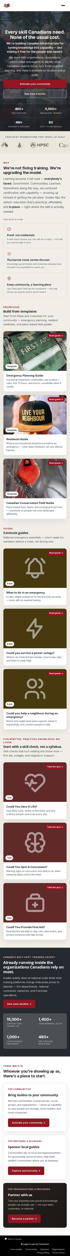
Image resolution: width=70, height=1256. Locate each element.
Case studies (16, 1249)
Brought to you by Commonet (35, 1244)
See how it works (35, 93)
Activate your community (35, 83)
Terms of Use (58, 1252)
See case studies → (19, 1003)
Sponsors (44, 1249)
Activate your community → (28, 1122)
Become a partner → (24, 1218)
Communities (31, 1249)
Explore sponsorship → (26, 1170)
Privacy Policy (43, 1252)
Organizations (58, 1249)
